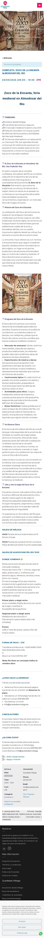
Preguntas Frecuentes (11, 861)
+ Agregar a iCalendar (13, 759)
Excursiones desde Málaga (12, 888)
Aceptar (22, 921)
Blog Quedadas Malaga (11, 898)
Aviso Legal (6, 868)
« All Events (7, 58)
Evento (11, 37)
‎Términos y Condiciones (11, 865)
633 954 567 (23, 699)
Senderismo (8, 797)
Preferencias (22, 933)
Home (6, 37)
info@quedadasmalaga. (27, 751)
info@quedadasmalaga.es (16, 704)
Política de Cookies (31, 914)
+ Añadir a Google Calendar (15, 757)
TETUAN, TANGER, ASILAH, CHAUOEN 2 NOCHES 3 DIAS (34, 814)
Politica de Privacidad (10, 872)
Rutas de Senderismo (10, 891)
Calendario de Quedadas (12, 895)
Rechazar (22, 927)
